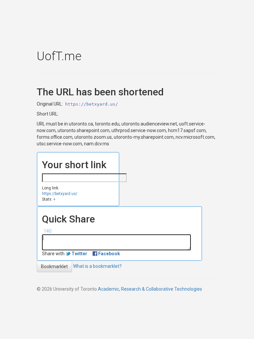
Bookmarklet (54, 266)
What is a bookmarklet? (97, 266)
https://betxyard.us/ (91, 104)
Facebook (109, 253)
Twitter (79, 253)
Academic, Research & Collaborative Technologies (150, 289)
